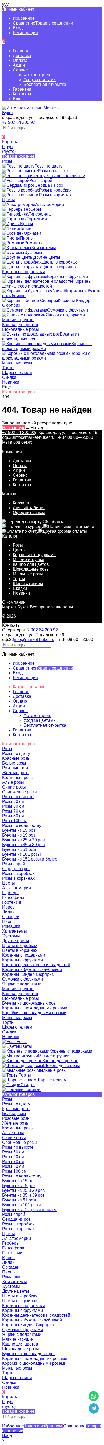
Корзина (21, 503)
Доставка (22, 55)
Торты (19, 578)
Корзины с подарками (34, 554)
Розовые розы (16, 1118)
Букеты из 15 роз (18, 1181)
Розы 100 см (14, 1171)
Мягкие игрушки (28, 559)
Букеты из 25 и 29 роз (23, 1190)
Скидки (20, 588)
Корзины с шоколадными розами (34, 1358)
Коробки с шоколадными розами (34, 1363)
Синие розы (14, 1137)
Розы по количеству (21, 1176)
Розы (18, 545)
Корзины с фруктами (22, 1310)
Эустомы (11, 1286)
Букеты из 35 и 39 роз (23, 1195)
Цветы (19, 550)
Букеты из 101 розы (21, 1205)
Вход (18, 28)
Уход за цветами (39, 79)
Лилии (8, 1262)
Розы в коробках (18, 1224)
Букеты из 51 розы (20, 1200)
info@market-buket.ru (34, 437)
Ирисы (8, 1257)
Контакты (22, 94)
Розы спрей (13, 1214)
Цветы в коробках (19, 1296)
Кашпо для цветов (31, 564)
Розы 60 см (13, 1157)
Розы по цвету (16, 1104)
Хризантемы (14, 1281)
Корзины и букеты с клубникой (32, 1320)
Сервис (20, 70)
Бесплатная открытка (44, 84)
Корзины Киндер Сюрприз (28, 1325)
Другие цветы (15, 1291)
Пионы (9, 1272)
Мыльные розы (28, 574)
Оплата (20, 60)
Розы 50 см (13, 1152)
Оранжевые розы (19, 1142)
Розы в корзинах (18, 1229)
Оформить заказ (29, 512)
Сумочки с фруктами (22, 1329)
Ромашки (11, 1277)
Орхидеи (10, 1267)
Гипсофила (13, 1248)
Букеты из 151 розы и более (29, 1209)
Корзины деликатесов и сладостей (36, 1315)
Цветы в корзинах (19, 1301)
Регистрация (25, 32)
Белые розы (14, 1113)
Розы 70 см (13, 1161)
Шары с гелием (28, 583)
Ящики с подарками (21, 1334)
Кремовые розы (18, 1128)
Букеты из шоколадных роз (28, 1353)
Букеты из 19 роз (18, 1185)
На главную (13, 427)
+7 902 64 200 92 (18, 122)
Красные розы (16, 1108)
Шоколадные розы (31, 569)
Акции (19, 65)
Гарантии (22, 89)
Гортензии (12, 1253)
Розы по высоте (18, 1147)
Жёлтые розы (15, 1123)
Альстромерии (16, 1238)
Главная (21, 51)
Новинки (21, 593)
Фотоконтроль (37, 75)
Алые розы (13, 1132)
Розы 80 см (13, 1166)
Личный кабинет (29, 507)
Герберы (10, 1243)
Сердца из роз (16, 1219)
